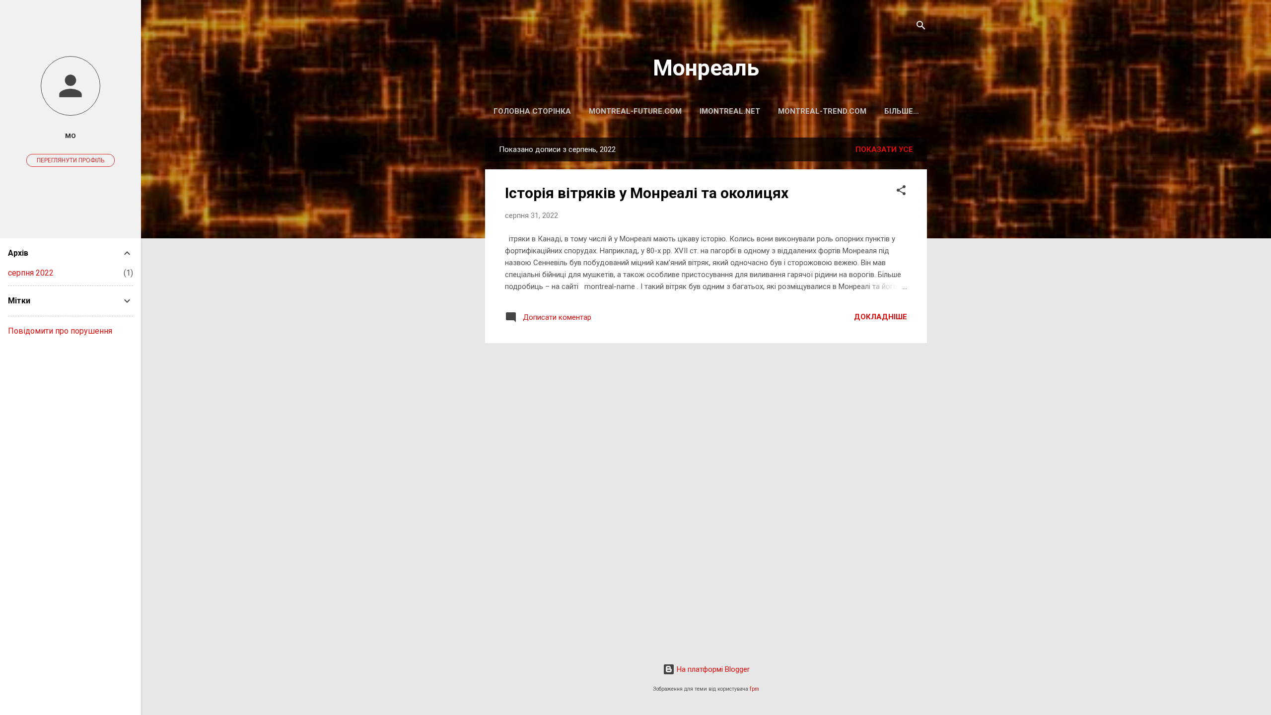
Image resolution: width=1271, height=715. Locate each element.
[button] (901, 192)
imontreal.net (730, 111)
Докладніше (880, 316)
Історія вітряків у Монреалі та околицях (646, 193)
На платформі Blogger (712, 669)
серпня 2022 (31, 273)
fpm (754, 689)
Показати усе (884, 149)
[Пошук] (921, 27)
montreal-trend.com (822, 111)
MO (70, 136)
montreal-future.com (635, 111)
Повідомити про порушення (60, 331)
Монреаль (706, 68)
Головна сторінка (532, 111)
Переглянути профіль (70, 160)
